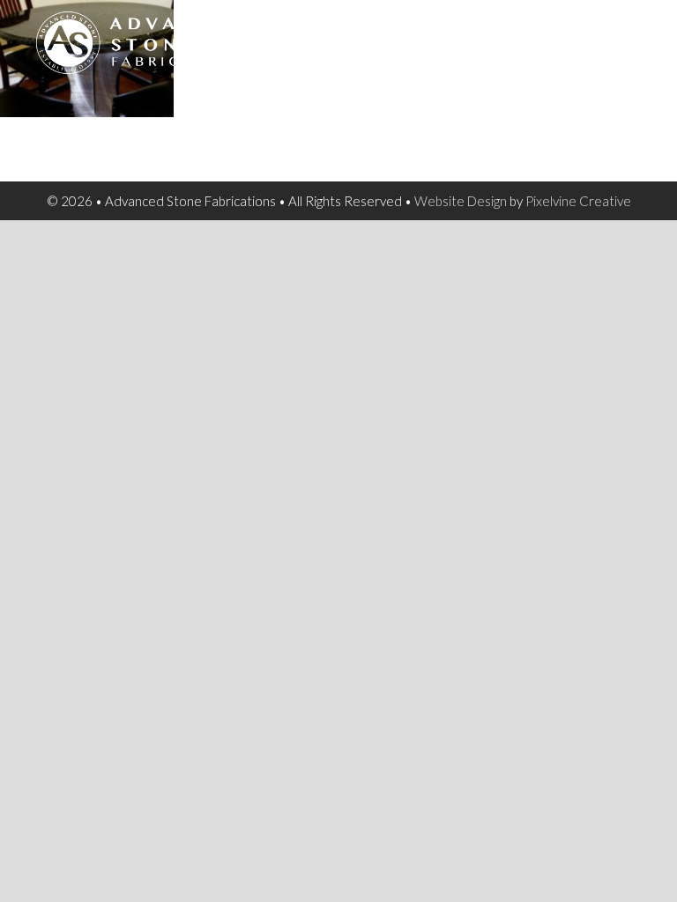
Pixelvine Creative (578, 201)
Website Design (460, 201)
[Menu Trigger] (632, 35)
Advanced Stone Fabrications (176, 53)
